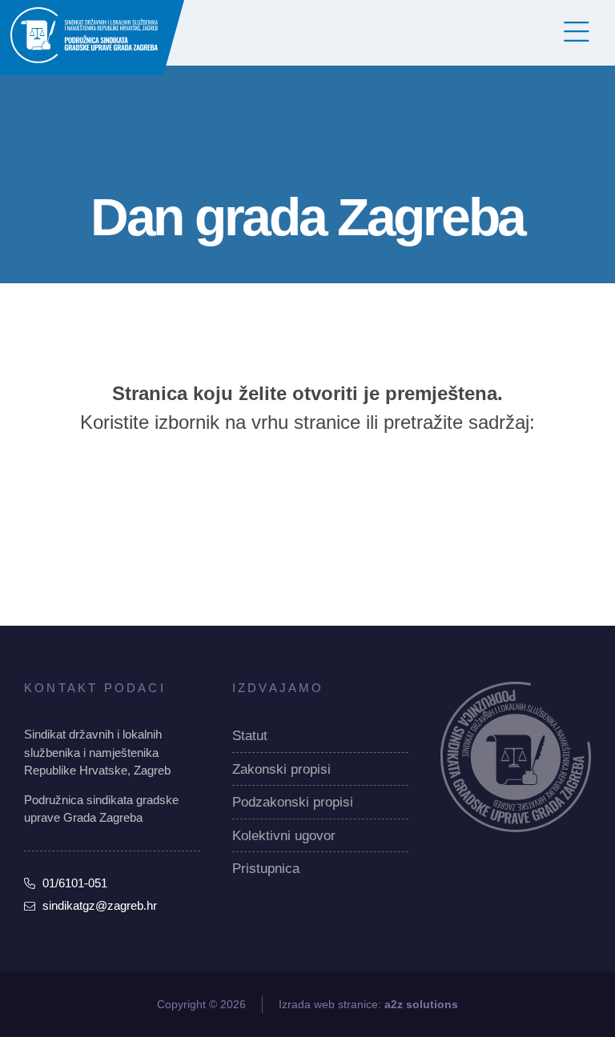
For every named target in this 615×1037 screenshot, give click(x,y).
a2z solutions (421, 1004)
